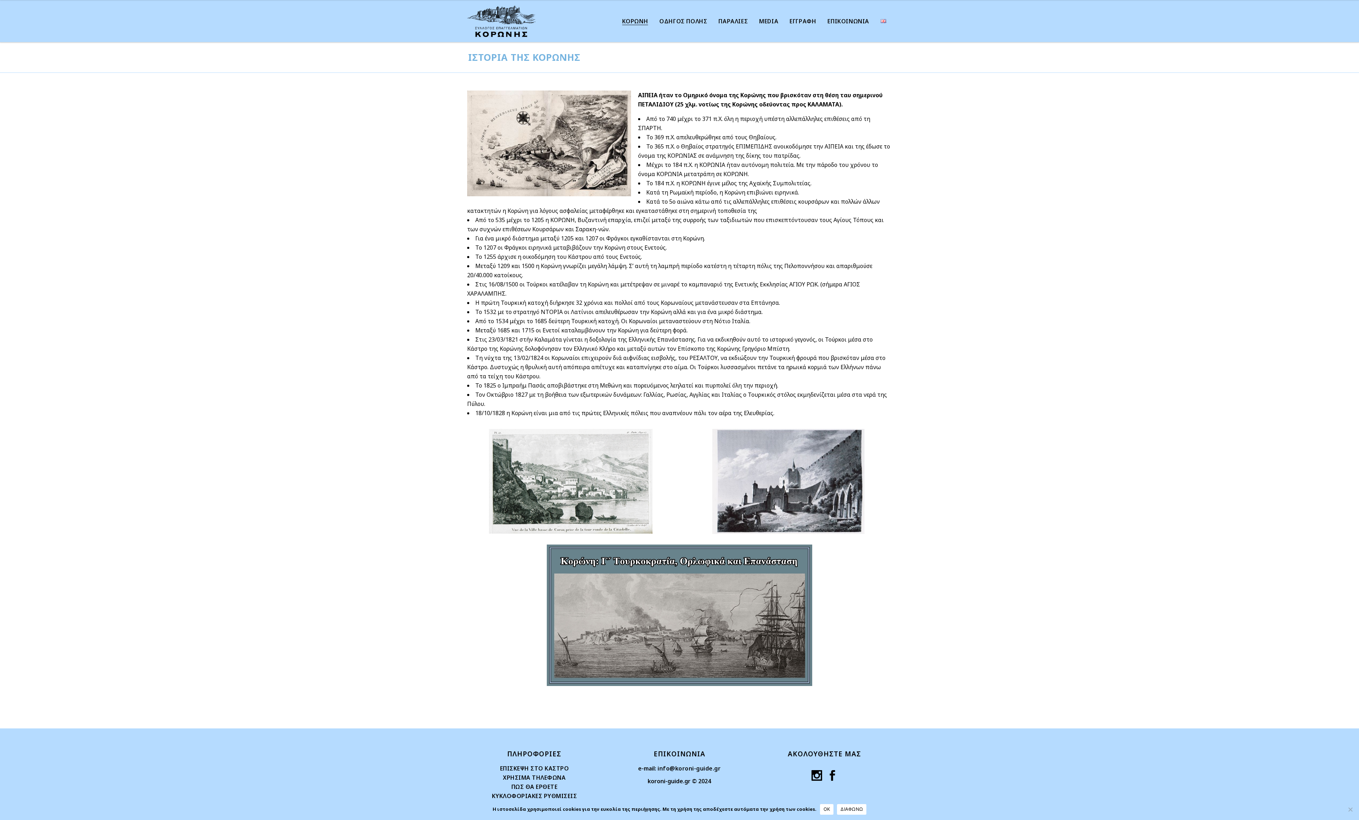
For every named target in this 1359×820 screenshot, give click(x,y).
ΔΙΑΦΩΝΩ (852, 809)
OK (827, 809)
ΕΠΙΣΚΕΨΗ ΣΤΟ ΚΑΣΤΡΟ (534, 768)
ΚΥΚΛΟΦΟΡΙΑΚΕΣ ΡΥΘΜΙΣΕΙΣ (534, 796)
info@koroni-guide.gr (689, 768)
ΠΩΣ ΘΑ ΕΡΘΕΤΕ (534, 787)
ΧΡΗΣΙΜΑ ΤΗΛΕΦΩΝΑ (534, 777)
